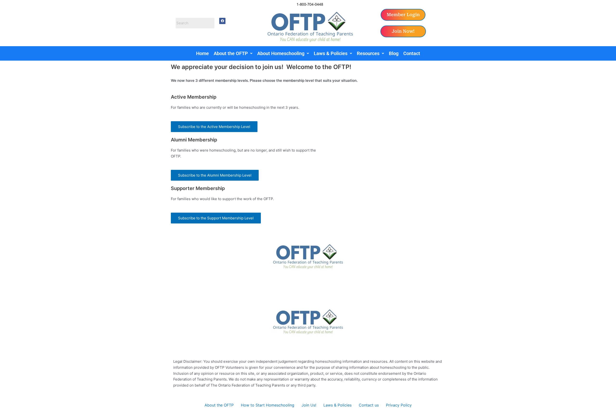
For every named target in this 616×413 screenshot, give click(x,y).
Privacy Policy (399, 405)
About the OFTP (231, 53)
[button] (233, 53)
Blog (393, 53)
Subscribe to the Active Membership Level (214, 126)
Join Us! (309, 405)
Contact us (369, 405)
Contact (411, 53)
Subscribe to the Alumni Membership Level (214, 175)
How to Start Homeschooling (267, 405)
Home (202, 53)
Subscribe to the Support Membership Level (216, 218)
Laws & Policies (330, 53)
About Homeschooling (280, 53)
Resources (368, 53)
